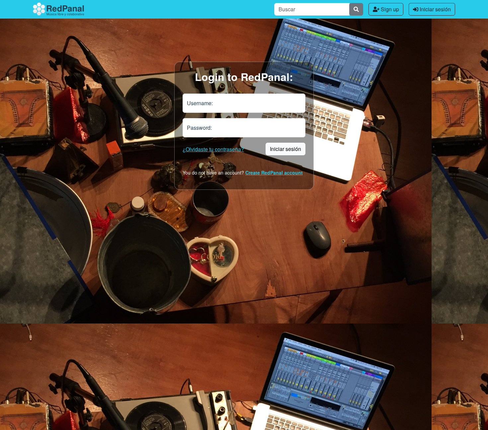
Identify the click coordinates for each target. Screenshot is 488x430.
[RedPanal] (58, 9)
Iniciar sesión (434, 9)
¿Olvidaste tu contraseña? (213, 149)
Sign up (389, 9)
